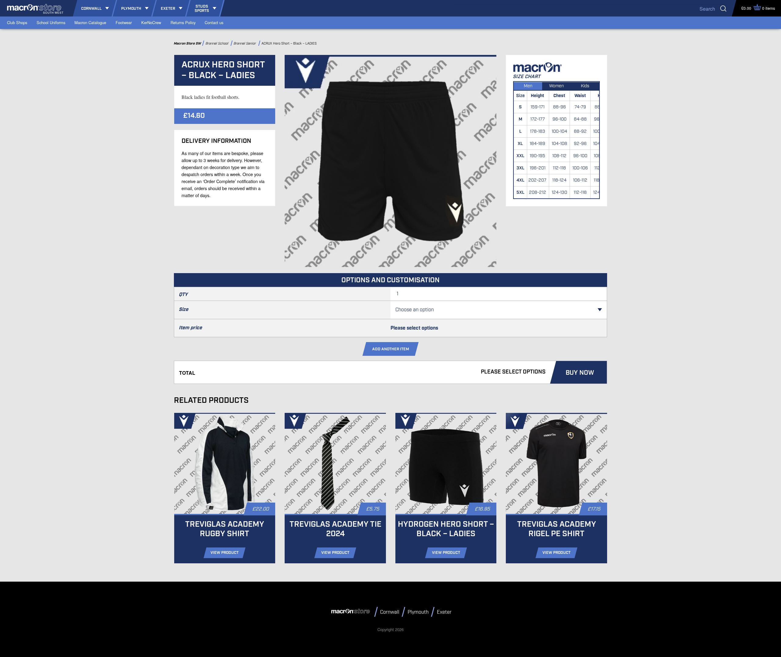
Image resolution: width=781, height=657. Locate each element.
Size (183, 309)
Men (528, 86)
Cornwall (389, 612)
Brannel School (217, 43)
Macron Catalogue (90, 22)
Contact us (214, 22)
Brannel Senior (245, 43)
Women (556, 86)
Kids (585, 86)
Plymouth (418, 612)
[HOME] (351, 611)
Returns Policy (183, 22)
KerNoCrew (151, 22)
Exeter (444, 612)
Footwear (124, 22)
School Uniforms (51, 22)
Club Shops (17, 22)
